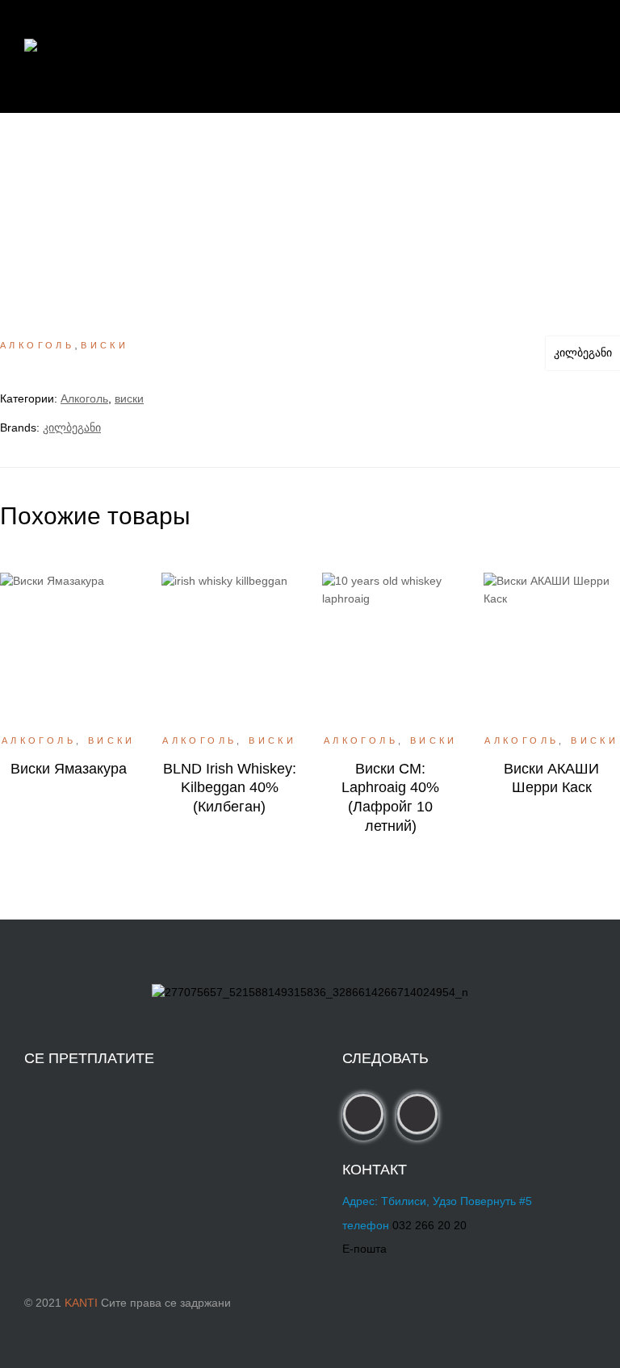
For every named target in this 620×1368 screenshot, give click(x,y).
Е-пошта (364, 1248)
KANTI (81, 1302)
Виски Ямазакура (68, 769)
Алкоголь (37, 345)
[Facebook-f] (363, 1114)
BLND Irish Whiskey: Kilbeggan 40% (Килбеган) (229, 788)
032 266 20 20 (429, 1225)
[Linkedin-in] (417, 1114)
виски (104, 345)
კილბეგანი (583, 352)
